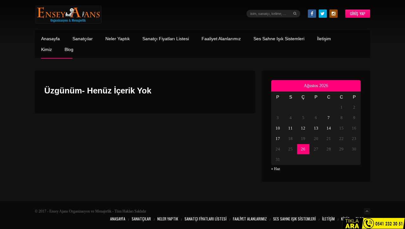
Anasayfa (50, 38)
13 (316, 128)
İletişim (324, 38)
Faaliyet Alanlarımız (221, 38)
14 (329, 128)
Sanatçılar (82, 38)
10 (278, 128)
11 (290, 128)
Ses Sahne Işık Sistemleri (278, 38)
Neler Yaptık (117, 38)
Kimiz (46, 49)
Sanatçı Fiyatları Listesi (165, 38)
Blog (69, 49)
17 (278, 138)
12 (303, 128)
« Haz (275, 169)
